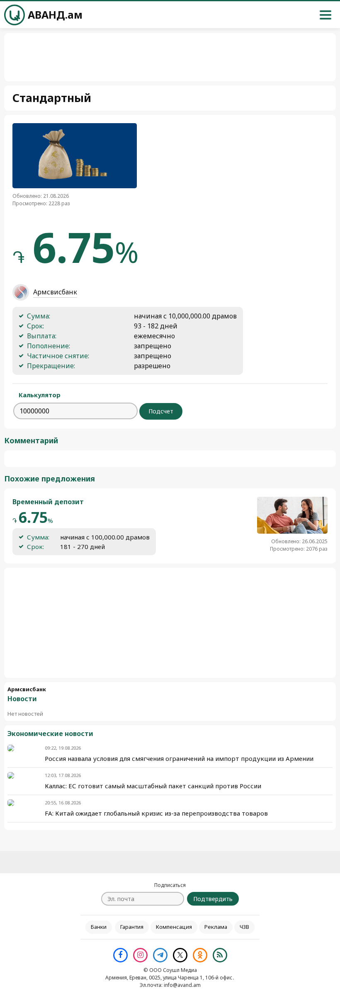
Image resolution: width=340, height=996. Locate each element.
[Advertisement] (170, 623)
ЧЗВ (244, 926)
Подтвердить (213, 899)
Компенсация (174, 926)
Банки (99, 926)
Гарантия (131, 926)
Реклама (215, 926)
